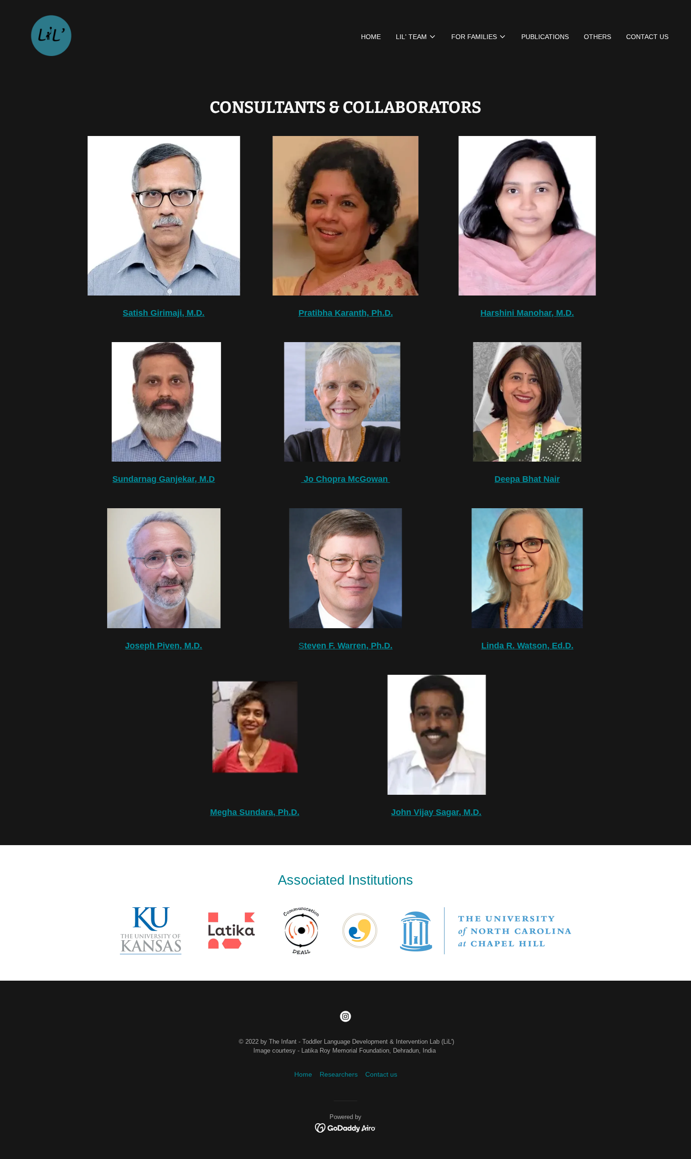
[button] (416, 36)
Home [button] (303, 1074)
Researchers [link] (339, 1074)
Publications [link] (545, 36)
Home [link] (371, 36)
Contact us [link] (647, 36)
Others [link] (597, 36)
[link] (50, 35)
